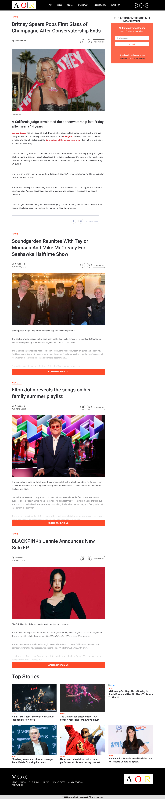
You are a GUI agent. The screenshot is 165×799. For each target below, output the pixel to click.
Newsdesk (20, 263)
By (13, 40)
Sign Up (132, 44)
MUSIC (59, 5)
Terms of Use (123, 58)
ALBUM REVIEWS (100, 5)
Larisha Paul (20, 40)
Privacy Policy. (140, 58)
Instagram (68, 136)
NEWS (50, 5)
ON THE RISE (115, 5)
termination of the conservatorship (62, 140)
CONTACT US (17, 785)
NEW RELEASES (83, 5)
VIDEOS (70, 5)
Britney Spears (19, 133)
